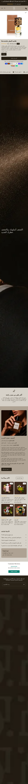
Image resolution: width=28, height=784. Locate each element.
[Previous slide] (2, 1)
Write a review (14, 571)
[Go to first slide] (26, 1)
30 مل (4, 54)
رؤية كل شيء (19, 478)
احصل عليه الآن (6, 469)
